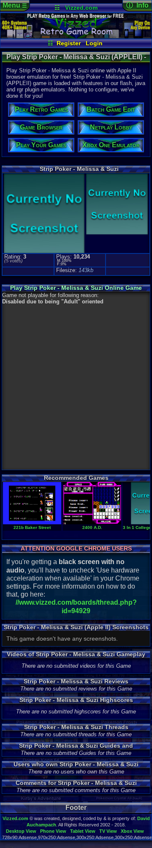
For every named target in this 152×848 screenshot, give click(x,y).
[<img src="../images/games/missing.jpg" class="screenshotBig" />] (116, 233)
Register (69, 43)
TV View (108, 831)
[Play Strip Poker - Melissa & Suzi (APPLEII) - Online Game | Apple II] (76, 36)
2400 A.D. (92, 527)
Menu (15, 5)
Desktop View (21, 831)
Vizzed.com (81, 7)
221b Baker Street (32, 527)
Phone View (53, 831)
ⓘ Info (137, 5)
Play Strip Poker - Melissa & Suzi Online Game (76, 287)
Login (94, 43)
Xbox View (132, 831)
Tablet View (82, 831)
